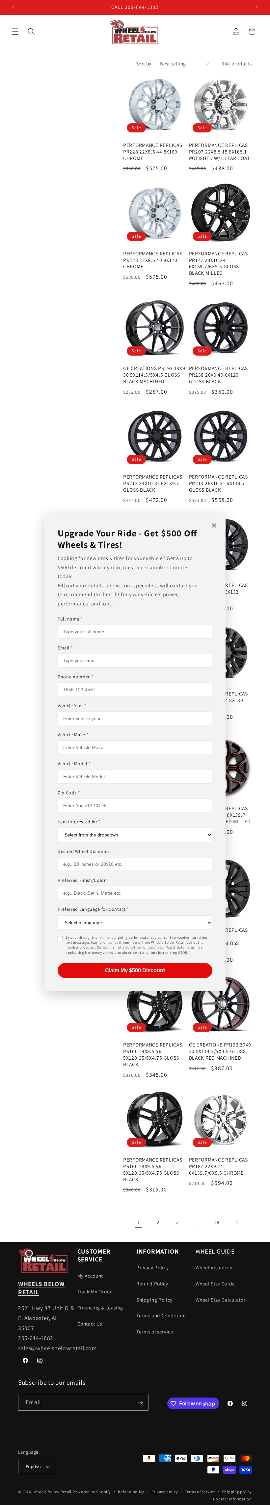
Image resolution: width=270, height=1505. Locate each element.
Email (65, 648)
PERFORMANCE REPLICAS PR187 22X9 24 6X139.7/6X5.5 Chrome (218, 1166)
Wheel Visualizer (214, 1267)
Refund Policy (152, 1283)
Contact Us (89, 1323)
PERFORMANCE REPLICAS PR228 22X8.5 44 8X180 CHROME (152, 151)
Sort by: (144, 63)
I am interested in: (79, 822)
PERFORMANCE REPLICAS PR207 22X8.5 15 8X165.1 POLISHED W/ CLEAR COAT (219, 151)
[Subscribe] (140, 1402)
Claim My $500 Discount (135, 970)
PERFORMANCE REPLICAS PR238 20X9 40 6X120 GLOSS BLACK (218, 375)
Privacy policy (164, 1491)
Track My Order (94, 1291)
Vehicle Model (74, 763)
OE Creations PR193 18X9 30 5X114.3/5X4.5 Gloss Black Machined (154, 375)
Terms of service (155, 1331)
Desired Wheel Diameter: (86, 851)
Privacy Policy (152, 1267)
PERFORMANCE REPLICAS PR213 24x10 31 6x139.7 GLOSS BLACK (152, 483)
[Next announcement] (256, 7)
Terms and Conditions (161, 1315)
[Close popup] (214, 526)
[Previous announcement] (13, 7)
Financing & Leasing (100, 1307)
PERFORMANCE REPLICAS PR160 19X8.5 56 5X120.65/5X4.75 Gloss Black (152, 1055)
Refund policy (131, 1491)
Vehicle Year (72, 706)
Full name (70, 619)
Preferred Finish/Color (83, 880)
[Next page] (236, 1222)
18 (216, 1222)
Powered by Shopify (92, 1491)
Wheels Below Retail (53, 1491)
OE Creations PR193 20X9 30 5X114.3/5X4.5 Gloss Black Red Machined (220, 1051)
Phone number (75, 677)
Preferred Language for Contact (93, 909)
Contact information (232, 1498)
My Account (90, 1275)
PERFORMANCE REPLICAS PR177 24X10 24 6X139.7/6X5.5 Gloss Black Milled (218, 263)
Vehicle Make (73, 735)
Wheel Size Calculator (221, 1299)
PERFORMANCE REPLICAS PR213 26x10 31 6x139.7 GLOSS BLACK (218, 483)
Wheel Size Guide (215, 1283)
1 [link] (138, 1222)
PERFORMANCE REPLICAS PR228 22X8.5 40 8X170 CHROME (152, 260)
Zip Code (69, 792)
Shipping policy (237, 1491)
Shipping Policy (154, 1299)
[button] (15, 31)
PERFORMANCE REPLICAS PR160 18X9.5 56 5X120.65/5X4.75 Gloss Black (152, 1170)
